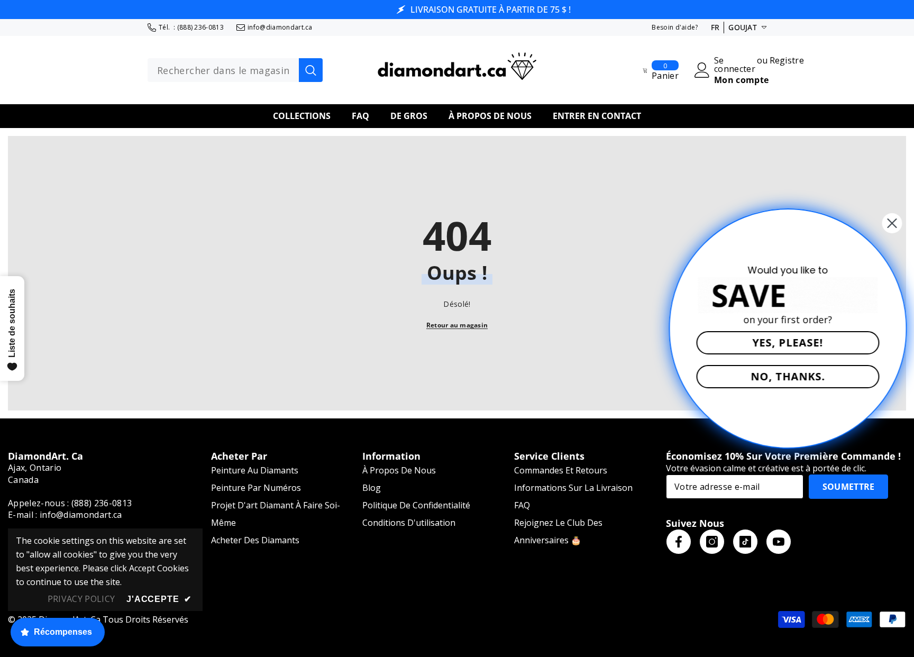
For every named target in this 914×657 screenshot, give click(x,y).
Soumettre (848, 486)
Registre (787, 61)
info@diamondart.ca (280, 27)
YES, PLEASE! (784, 342)
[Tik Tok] (745, 541)
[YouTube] (778, 541)
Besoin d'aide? (675, 27)
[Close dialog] (888, 223)
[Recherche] (235, 70)
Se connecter (734, 64)
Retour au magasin (457, 325)
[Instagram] (712, 541)
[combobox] (223, 70)
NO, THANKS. (784, 376)
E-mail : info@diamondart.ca (65, 515)
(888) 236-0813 (200, 27)
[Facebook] (678, 541)
